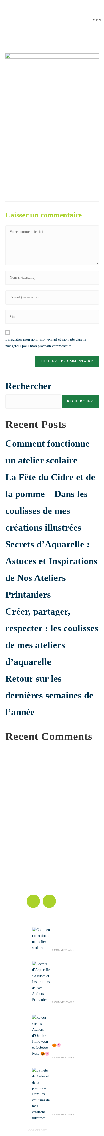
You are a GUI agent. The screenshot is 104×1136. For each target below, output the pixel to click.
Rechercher (28, 386)
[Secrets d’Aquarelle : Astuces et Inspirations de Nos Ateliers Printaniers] (41, 982)
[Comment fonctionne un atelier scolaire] (41, 939)
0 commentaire (63, 950)
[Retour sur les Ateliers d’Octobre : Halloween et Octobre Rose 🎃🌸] (41, 1036)
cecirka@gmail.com (42, 841)
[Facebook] (33, 901)
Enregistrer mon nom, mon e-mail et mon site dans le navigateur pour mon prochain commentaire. (45, 342)
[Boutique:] (32, 855)
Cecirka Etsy (36, 873)
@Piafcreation (62, 1130)
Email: (32, 834)
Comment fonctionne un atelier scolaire (63, 935)
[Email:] (32, 823)
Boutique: (34, 866)
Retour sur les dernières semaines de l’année (49, 695)
